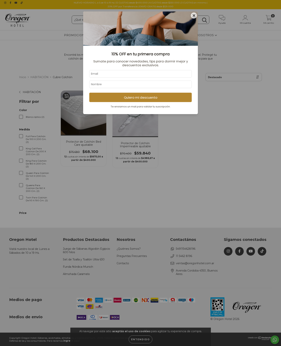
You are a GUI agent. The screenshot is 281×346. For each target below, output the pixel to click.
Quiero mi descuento (140, 97)
